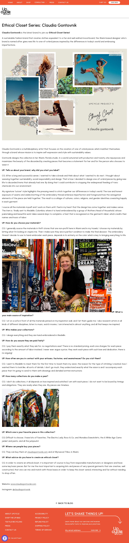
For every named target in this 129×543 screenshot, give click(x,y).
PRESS (7, 526)
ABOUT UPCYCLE (12, 514)
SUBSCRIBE (94, 530)
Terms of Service (43, 530)
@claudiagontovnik (21, 489)
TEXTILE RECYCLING (13, 522)
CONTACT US (10, 530)
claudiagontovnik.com (37, 452)
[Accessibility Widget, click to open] (5, 538)
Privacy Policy (42, 518)
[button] (40, 3)
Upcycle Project (16, 538)
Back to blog (65, 503)
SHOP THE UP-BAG (12, 518)
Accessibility (41, 514)
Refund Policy (41, 522)
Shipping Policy (42, 526)
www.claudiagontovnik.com (23, 484)
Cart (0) (102, 2)
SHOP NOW (114, 2)
